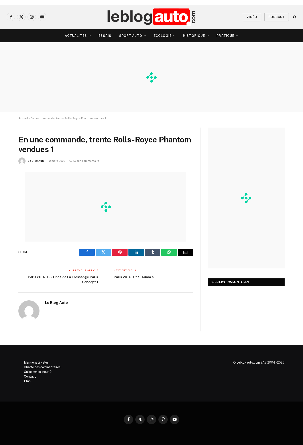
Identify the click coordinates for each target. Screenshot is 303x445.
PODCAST (276, 17)
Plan (27, 381)
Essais (105, 35)
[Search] (294, 17)
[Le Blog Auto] (151, 17)
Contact (30, 376)
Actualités (76, 35)
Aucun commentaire (86, 160)
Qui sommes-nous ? (38, 372)
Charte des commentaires (42, 367)
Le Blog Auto (36, 160)
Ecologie (162, 35)
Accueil (23, 118)
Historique (194, 35)
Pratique (225, 35)
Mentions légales (36, 362)
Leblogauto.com (248, 362)
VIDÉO (252, 17)
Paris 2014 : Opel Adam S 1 (135, 277)
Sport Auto (130, 35)
